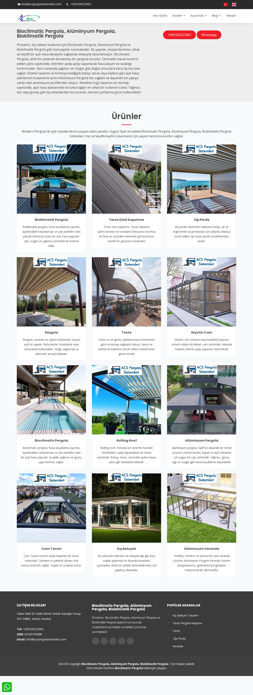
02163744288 (33, 634)
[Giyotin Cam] (201, 291)
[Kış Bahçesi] (126, 507)
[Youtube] (214, 4)
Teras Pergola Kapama (186, 623)
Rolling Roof (126, 440)
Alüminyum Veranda (201, 548)
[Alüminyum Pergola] (201, 399)
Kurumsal (197, 16)
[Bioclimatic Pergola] (51, 399)
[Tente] (126, 291)
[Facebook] (202, 4)
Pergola (51, 332)
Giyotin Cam (201, 332)
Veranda (177, 646)
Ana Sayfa (160, 16)
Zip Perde (201, 219)
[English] (232, 4)
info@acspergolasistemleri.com (41, 4)
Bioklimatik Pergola (51, 219)
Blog (215, 16)
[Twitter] (206, 4)
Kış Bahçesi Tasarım (184, 615)
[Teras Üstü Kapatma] (126, 178)
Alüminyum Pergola (201, 440)
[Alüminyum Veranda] (201, 507)
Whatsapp (209, 35)
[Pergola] (51, 291)
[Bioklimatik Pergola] (51, 178)
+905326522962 (80, 4)
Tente (126, 332)
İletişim (231, 16)
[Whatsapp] (218, 4)
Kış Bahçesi (126, 548)
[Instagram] (210, 4)
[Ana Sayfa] (28, 17)
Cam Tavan (51, 548)
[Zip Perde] (201, 178)
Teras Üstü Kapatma (126, 219)
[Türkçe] (224, 4)
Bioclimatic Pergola (51, 440)
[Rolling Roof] (126, 399)
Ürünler (177, 16)
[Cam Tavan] (51, 507)
